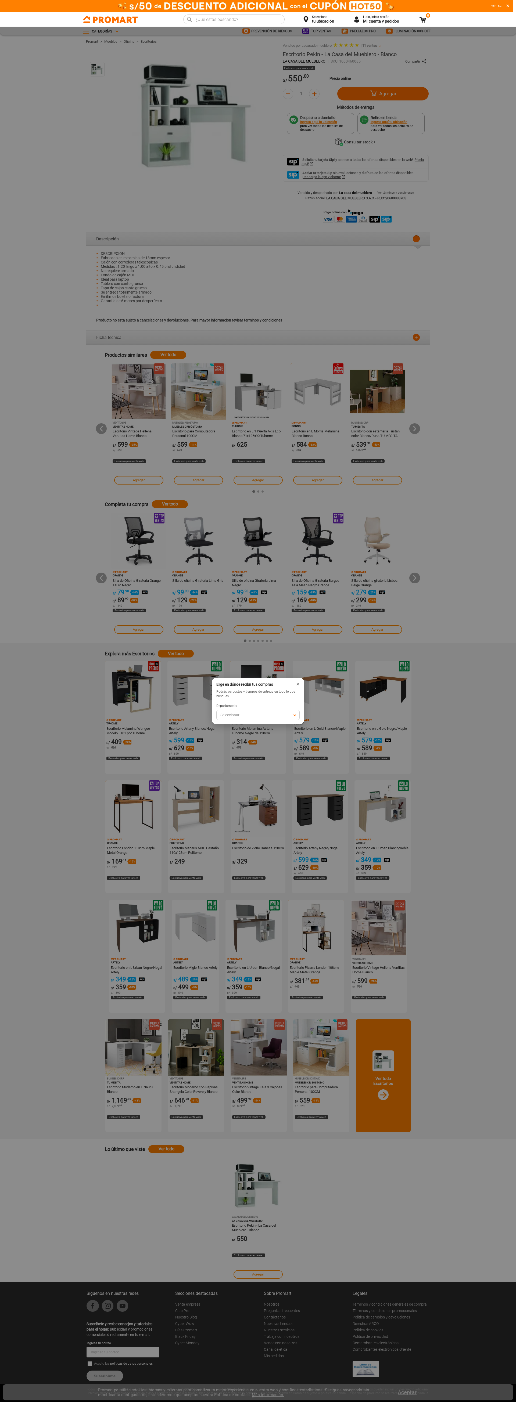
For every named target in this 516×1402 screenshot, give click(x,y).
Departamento (226, 706)
